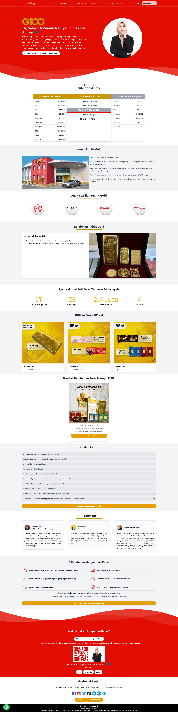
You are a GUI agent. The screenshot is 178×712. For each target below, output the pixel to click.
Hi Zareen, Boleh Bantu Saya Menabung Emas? (41, 53)
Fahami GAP (95, 3)
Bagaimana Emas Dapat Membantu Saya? (89, 603)
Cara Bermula (108, 3)
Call (79, 672)
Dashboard (135, 3)
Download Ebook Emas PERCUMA (89, 700)
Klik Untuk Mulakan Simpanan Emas (89, 639)
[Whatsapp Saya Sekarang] (6, 707)
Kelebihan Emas (81, 3)
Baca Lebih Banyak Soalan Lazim (89, 506)
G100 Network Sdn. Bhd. (90, 706)
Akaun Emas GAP (89, 436)
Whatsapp (88, 672)
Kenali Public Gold (65, 3)
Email (98, 672)
